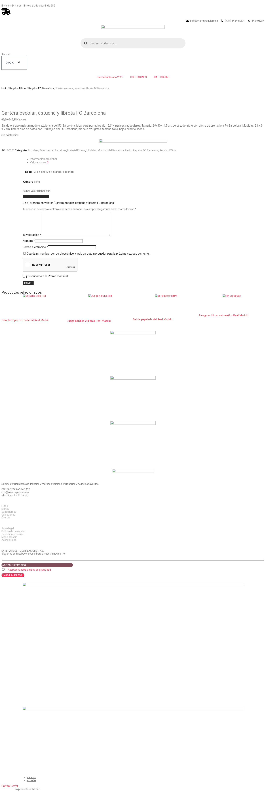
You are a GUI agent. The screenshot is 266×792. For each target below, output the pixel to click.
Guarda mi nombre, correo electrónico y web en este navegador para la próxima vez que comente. (88, 253)
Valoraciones (39, 162)
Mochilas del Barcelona (111, 150)
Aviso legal (7, 528)
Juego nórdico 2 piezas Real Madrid (89, 321)
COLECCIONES (138, 77)
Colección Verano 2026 (110, 77)
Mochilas (91, 150)
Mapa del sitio (9, 537)
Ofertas (5, 517)
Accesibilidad (8, 539)
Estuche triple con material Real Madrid (25, 320)
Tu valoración (32, 235)
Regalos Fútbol (17, 88)
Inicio (4, 88)
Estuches (33, 150)
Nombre (29, 241)
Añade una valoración (36, 196)
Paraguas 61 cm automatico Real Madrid (223, 315)
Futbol (5, 506)
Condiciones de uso (12, 534)
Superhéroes (8, 511)
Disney (5, 508)
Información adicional (43, 159)
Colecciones (8, 514)
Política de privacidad (13, 531)
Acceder (5, 54)
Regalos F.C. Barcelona (41, 88)
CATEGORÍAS (161, 77)
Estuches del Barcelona (53, 150)
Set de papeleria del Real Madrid (152, 319)
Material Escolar (76, 150)
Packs (128, 150)
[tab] (136, 159)
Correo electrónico (35, 247)
